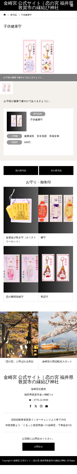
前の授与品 (20, 170)
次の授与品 (56, 170)
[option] (38, 56)
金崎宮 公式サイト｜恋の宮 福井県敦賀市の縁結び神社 (38, 5)
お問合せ (38, 446)
